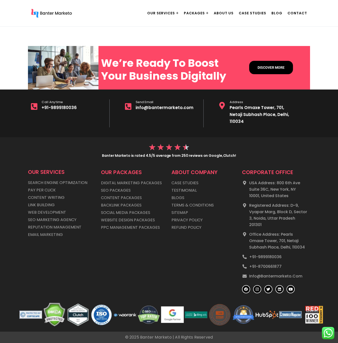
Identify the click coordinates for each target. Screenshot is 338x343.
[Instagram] (257, 289)
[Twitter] (268, 289)
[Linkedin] (279, 289)
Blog (276, 13)
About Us (224, 13)
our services (161, 13)
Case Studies (252, 13)
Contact (297, 13)
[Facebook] (246, 289)
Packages (194, 13)
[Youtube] (291, 289)
